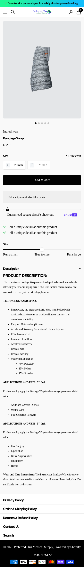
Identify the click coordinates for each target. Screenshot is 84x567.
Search (8, 535)
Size (42, 156)
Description (11, 269)
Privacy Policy (13, 500)
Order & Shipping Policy (20, 509)
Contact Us (11, 527)
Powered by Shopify (68, 547)
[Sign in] (71, 12)
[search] (13, 12)
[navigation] (35, 123)
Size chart (75, 156)
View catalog (5, 12)
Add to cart (42, 180)
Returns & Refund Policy (20, 518)
